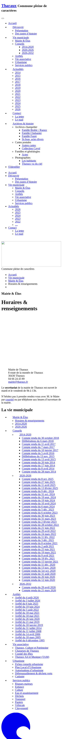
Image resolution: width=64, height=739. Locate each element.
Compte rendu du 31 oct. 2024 (38, 447)
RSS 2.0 (26, 717)
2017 (17, 81)
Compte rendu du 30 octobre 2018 (40, 391)
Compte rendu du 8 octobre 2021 (40, 496)
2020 (17, 90)
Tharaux (9, 5)
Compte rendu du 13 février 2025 (40, 441)
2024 (17, 103)
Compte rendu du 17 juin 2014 (38, 418)
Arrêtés (19, 56)
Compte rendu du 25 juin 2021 (38, 502)
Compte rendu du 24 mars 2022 (39, 487)
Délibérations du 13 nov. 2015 (38, 409)
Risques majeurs (24, 636)
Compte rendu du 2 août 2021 (38, 499)
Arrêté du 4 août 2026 (27, 550)
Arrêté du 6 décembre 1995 (30, 593)
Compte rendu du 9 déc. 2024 (38, 444)
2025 (17, 106)
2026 (17, 109)
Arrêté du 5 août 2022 (27, 562)
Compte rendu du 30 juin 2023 (38, 468)
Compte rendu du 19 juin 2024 (38, 453)
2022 (17, 97)
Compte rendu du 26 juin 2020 (38, 529)
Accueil (12, 172)
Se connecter (9, 717)
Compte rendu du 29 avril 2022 (39, 483)
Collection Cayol (31, 148)
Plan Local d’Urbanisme (28, 620)
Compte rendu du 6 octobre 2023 (40, 465)
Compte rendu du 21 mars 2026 (39, 543)
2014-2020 (28, 46)
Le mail (19, 119)
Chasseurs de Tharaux (27, 603)
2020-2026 (28, 49)
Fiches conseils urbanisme (29, 617)
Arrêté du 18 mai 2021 (27, 565)
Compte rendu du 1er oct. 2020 (38, 523)
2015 (17, 75)
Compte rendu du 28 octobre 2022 (40, 477)
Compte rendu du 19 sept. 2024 (39, 450)
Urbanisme (21, 62)
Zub (60, 729)
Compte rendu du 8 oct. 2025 (37, 431)
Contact (12, 227)
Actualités (13, 206)
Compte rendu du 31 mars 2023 (39, 471)
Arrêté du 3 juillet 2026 (27, 553)
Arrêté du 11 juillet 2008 (28, 584)
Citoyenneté (21, 661)
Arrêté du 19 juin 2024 (27, 559)
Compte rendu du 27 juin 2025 (38, 434)
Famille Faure (29, 136)
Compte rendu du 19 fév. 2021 (38, 511)
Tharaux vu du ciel (32, 163)
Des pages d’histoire (26, 33)
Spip (59, 720)
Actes (25, 154)
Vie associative (23, 59)
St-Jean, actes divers (33, 139)
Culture (19, 642)
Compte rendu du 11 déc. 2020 (38, 517)
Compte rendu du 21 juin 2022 (38, 480)
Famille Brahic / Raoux (34, 130)
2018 (17, 84)
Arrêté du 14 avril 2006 (27, 587)
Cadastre (19, 629)
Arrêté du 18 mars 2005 (28, 590)
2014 (17, 72)
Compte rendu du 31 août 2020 (38, 526)
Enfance (19, 639)
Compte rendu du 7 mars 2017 (38, 400)
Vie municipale (16, 184)
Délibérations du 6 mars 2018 (38, 394)
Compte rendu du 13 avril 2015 (39, 412)
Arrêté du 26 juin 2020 (27, 572)
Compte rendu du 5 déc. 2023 (38, 462)
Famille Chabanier (32, 133)
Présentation (21, 30)
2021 (17, 94)
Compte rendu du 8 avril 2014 (38, 421)
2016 (17, 78)
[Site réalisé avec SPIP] (32, 711)
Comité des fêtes (24, 606)
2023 (17, 100)
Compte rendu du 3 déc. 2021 (38, 493)
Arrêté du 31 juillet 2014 (28, 581)
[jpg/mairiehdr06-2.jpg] (11, 316)
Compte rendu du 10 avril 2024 (39, 456)
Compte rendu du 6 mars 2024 (38, 459)
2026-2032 (28, 53)
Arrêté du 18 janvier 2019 (29, 578)
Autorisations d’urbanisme (29, 623)
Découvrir (13, 175)
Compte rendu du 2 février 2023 (39, 474)
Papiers (19, 655)
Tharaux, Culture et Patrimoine (31, 600)
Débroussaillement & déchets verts (33, 626)
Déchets (19, 648)
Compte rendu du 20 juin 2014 (38, 415)
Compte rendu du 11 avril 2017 (38, 397)
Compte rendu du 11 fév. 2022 (38, 490)
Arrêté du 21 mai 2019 (27, 575)
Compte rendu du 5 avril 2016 (38, 406)
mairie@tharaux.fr (18, 334)
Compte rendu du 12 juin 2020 (38, 532)
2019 (17, 87)
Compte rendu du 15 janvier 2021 (40, 514)
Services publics (23, 65)
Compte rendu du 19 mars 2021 (39, 505)
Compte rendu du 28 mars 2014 (39, 424)
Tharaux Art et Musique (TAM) (32, 610)
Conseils (19, 43)
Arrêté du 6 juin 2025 (26, 556)
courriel (9, 352)
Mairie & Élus (22, 40)
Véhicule (20, 658)
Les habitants (29, 160)
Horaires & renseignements (29, 373)
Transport (20, 652)
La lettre (19, 116)
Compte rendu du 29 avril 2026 (39, 540)
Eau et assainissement (26, 645)
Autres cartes (29, 145)
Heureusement (33, 720)
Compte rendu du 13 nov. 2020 (38, 520)
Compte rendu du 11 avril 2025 (38, 438)
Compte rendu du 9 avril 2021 (38, 508)
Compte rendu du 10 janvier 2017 (40, 403)
